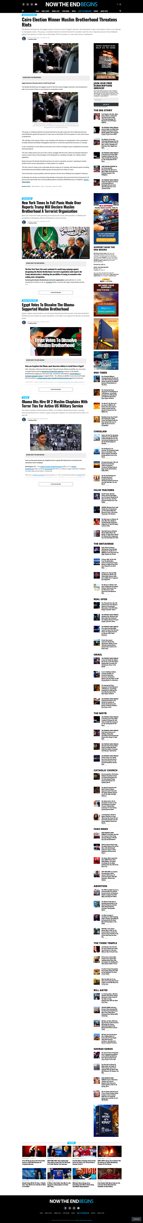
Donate (96, 11)
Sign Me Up (106, 104)
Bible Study (45, 11)
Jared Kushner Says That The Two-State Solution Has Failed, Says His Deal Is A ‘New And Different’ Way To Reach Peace (110, 949)
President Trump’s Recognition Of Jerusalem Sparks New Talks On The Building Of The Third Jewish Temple (110, 971)
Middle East (56, 11)
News (37, 11)
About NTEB (104, 11)
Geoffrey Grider (32, 39)
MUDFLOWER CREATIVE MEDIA (84, 1220)
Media (74, 11)
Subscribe (136, 1219)
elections (49, 186)
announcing (48, 469)
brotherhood (36, 186)
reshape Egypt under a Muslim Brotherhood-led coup (54, 378)
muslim (55, 186)
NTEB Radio (65, 11)
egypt (43, 186)
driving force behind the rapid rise (52, 371)
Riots (60, 186)
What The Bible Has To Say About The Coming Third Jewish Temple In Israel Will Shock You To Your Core (110, 981)
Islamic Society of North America (51, 466)
